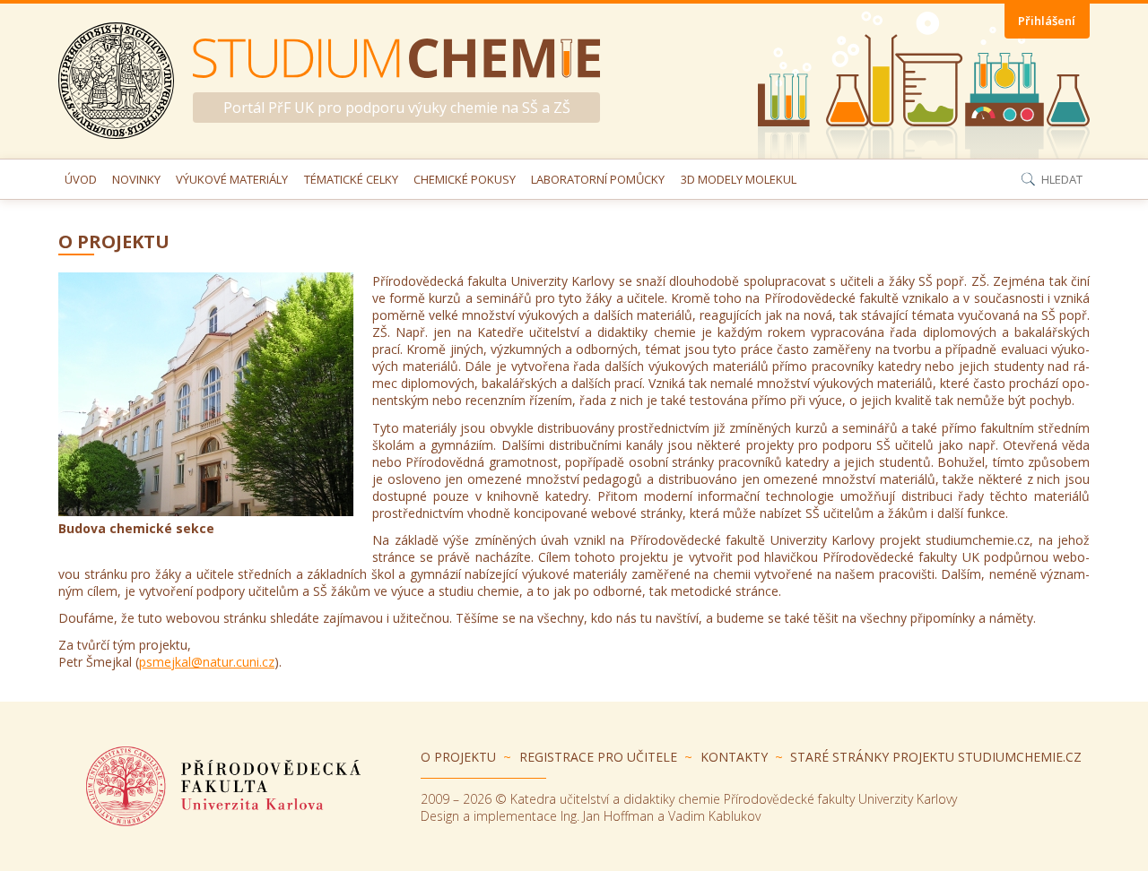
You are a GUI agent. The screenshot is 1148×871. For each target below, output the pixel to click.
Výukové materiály (232, 179)
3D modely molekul (738, 179)
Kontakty (734, 756)
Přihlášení (1046, 21)
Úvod (81, 179)
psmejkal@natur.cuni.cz (206, 661)
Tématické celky (351, 179)
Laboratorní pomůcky (598, 179)
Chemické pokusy (464, 179)
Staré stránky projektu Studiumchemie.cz (936, 756)
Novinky (136, 179)
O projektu (458, 756)
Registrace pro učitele (598, 756)
